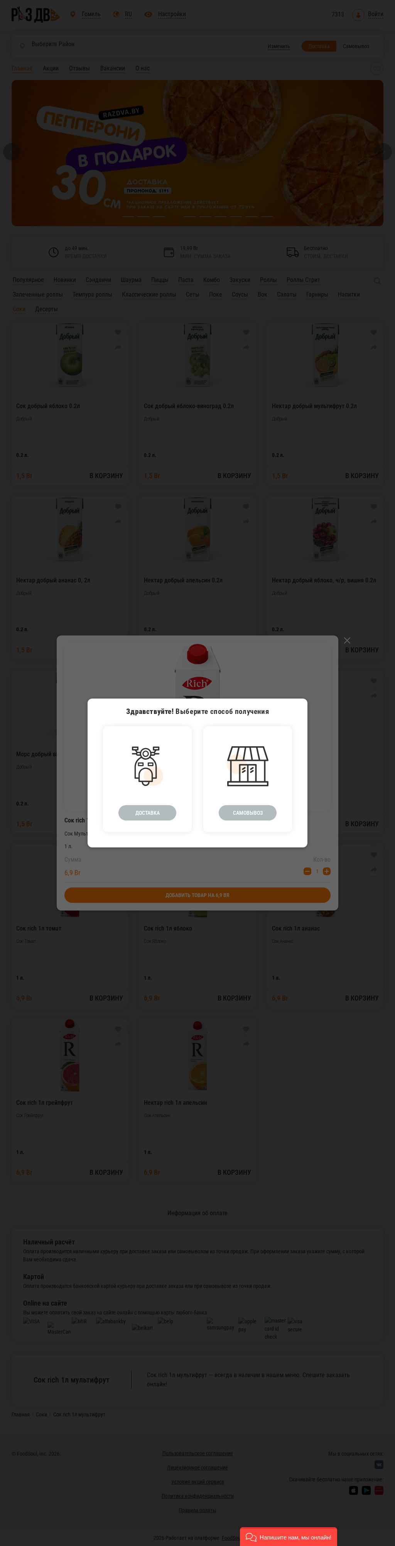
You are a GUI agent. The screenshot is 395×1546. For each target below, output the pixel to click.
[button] (288, 1536)
